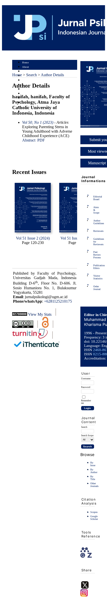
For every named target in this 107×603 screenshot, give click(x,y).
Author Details (52, 75)
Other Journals (94, 484)
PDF (41, 140)
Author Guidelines (94, 222)
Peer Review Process (94, 255)
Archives (27, 89)
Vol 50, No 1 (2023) (37, 122)
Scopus (94, 512)
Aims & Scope (94, 210)
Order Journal (94, 287)
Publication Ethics (94, 266)
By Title (92, 478)
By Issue (92, 464)
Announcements (31, 93)
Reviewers (94, 231)
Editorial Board (94, 198)
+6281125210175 (58, 301)
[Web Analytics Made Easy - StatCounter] (19, 314)
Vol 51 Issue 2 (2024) (33, 238)
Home (25, 62)
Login (25, 71)
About (25, 67)
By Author (93, 471)
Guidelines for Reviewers (94, 242)
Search (25, 80)
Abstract (28, 140)
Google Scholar (94, 517)
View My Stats (40, 314)
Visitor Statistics (94, 277)
